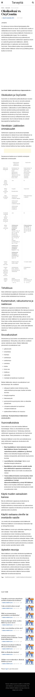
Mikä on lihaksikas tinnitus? (10, 652)
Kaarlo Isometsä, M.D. (8, 18)
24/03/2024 (16, 602)
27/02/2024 (16, 648)
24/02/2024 (16, 663)
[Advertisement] (17, 70)
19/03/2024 (16, 624)
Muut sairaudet (14, 7)
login (6, 669)
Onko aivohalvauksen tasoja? (10, 606)
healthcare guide (10, 577)
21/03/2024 (16, 617)
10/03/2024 (16, 641)
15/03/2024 (16, 630)
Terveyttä (17, 2)
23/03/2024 (16, 608)
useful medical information (23, 577)
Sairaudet (7, 7)
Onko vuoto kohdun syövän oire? (12, 628)
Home (2, 7)
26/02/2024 (16, 654)
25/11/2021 (20, 18)
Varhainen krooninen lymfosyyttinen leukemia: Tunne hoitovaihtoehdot (12, 637)
